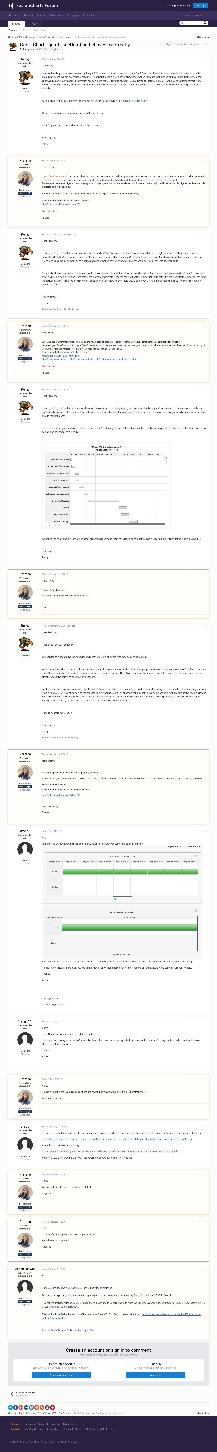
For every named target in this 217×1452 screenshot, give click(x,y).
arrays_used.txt (50, 998)
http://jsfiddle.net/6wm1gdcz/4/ (75, 1330)
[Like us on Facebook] (185, 1442)
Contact (87, 15)
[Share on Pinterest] (52, 1407)
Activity (34, 23)
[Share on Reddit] (36, 1407)
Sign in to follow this (176, 44)
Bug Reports (57, 49)
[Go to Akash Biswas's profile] (25, 1287)
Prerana (25, 160)
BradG (25, 1126)
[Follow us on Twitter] (192, 1442)
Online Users (40, 30)
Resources (55, 15)
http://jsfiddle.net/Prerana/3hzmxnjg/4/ (61, 355)
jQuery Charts (53, 1429)
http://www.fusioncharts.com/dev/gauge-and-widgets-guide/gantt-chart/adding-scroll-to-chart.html (89, 359)
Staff (25, 30)
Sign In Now (155, 1375)
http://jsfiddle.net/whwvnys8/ (132, 100)
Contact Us (43, 1424)
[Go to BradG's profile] (25, 1144)
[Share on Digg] (26, 1407)
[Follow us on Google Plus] (200, 1442)
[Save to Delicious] (31, 1407)
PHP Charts (90, 1429)
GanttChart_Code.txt (53, 1004)
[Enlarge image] (122, 874)
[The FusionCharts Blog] (177, 1442)
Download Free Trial (195, 15)
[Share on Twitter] (10, 1407)
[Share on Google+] (20, 1407)
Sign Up (201, 5)
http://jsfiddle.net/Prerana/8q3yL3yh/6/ (61, 795)
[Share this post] (205, 59)
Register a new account (61, 1375)
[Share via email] (47, 1407)
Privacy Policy (70, 1424)
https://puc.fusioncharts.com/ (63, 1306)
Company (72, 15)
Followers (194, 44)
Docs (40, 15)
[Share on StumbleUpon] (42, 1407)
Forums (12, 30)
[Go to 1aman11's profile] (25, 849)
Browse (16, 23)
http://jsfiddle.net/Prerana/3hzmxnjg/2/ (61, 204)
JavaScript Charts (34, 1429)
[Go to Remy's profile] (12, 46)
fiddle (162, 673)
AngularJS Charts (73, 1429)
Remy (26, 49)
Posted (53, 59)
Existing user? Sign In (178, 5)
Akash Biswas (25, 1269)
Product (13, 15)
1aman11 (25, 831)
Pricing (27, 15)
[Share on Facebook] (15, 1407)
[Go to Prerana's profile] (25, 178)
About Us (30, 1424)
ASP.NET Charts (107, 1429)
